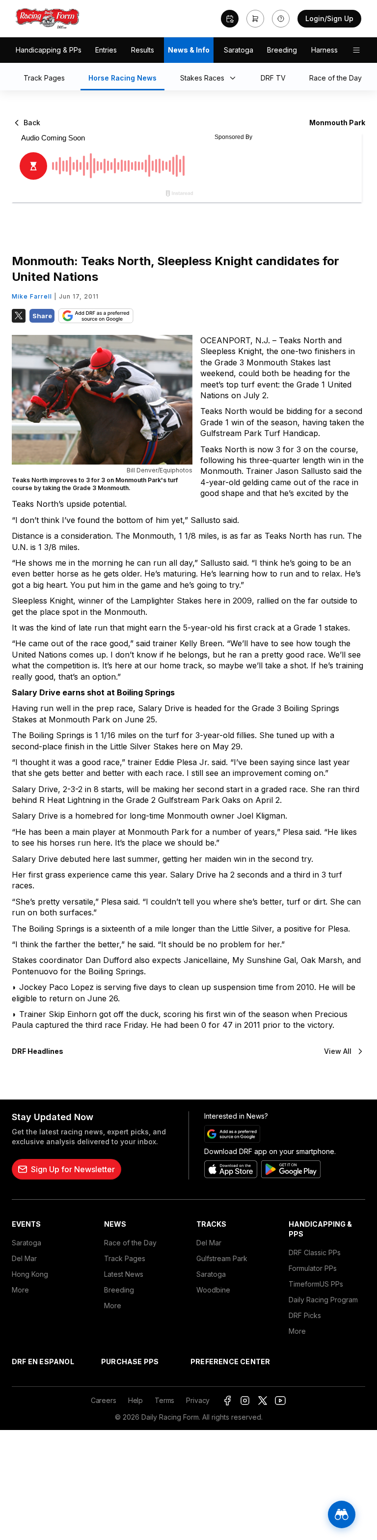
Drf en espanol (43, 1361)
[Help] (281, 19)
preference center (230, 1361)
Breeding (282, 50)
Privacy (198, 1400)
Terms (164, 1400)
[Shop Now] (255, 19)
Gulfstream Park (221, 1258)
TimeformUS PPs (316, 1284)
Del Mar (24, 1258)
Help (135, 1400)
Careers (103, 1400)
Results (142, 50)
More (20, 1290)
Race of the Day (130, 1242)
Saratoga (238, 50)
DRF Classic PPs (315, 1252)
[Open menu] (356, 50)
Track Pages (124, 1258)
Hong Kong (30, 1274)
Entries (106, 50)
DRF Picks (305, 1315)
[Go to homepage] (48, 18)
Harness (324, 50)
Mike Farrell (32, 296)
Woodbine (213, 1290)
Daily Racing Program (323, 1299)
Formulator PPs (313, 1268)
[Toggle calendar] (230, 19)
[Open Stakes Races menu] (234, 78)
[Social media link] (227, 1400)
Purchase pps (130, 1361)
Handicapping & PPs (48, 50)
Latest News (123, 1274)
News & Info (189, 50)
